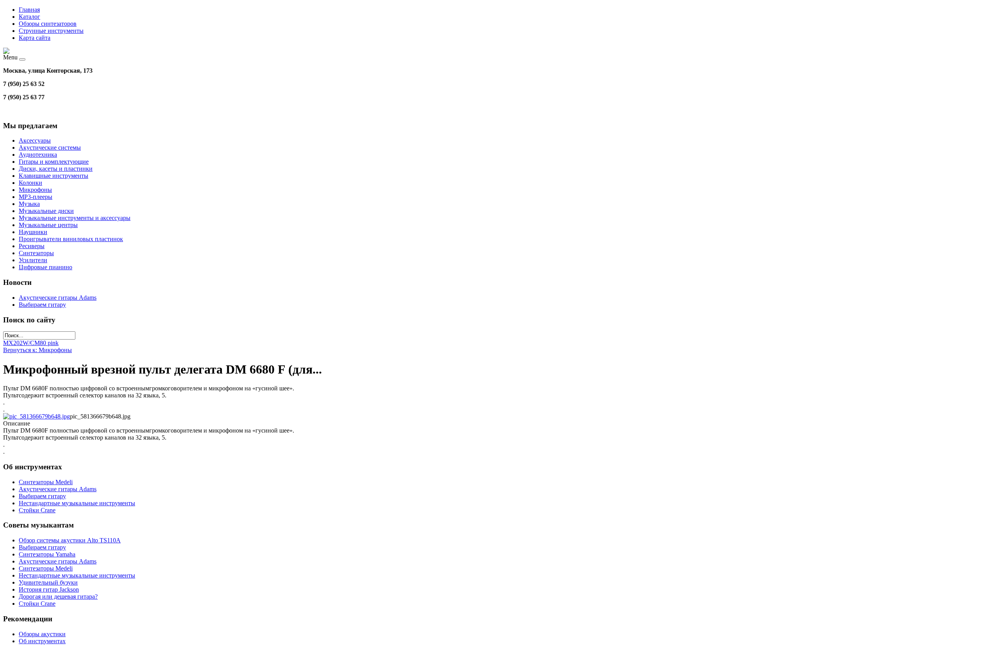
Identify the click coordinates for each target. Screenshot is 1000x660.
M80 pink (46, 343)
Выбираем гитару (42, 304)
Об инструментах (42, 641)
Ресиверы (32, 246)
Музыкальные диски (46, 210)
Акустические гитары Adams (57, 297)
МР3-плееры (35, 196)
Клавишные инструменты (53, 175)
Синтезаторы (36, 253)
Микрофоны (35, 189)
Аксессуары (35, 140)
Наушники (33, 232)
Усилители (33, 260)
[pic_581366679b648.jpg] (36, 416)
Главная (29, 9)
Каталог (29, 16)
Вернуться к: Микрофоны (37, 350)
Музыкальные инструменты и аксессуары (74, 218)
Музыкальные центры (48, 225)
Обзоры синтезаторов (48, 23)
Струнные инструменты (51, 30)
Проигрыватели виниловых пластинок (71, 239)
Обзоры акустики (42, 634)
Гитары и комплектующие (54, 161)
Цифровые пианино (45, 267)
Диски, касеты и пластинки (56, 168)
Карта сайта (34, 37)
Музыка (29, 203)
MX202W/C (18, 343)
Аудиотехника (38, 154)
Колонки (30, 182)
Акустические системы (50, 147)
